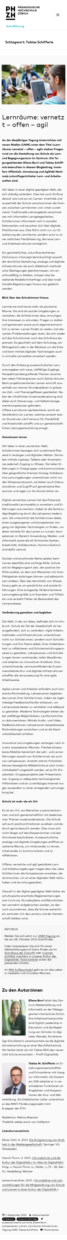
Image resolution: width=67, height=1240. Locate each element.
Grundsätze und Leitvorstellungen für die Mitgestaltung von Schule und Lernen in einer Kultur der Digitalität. (33, 1185)
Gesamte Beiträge (27, 1219)
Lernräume (34, 1226)
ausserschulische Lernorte (17, 1222)
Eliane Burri (39, 1222)
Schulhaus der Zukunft (19, 953)
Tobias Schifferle (28, 1230)
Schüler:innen (50, 1226)
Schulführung (15, 26)
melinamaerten (41, 1215)
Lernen (23, 1226)
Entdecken (8, 1219)
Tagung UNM (9, 1230)
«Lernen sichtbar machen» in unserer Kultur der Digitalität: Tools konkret (30, 956)
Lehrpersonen (10, 1226)
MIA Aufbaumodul (21, 969)
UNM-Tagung (46, 936)
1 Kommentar (51, 1230)
